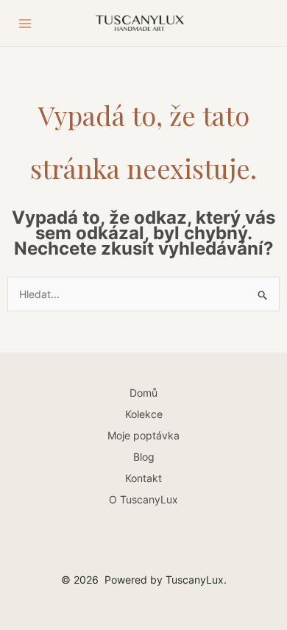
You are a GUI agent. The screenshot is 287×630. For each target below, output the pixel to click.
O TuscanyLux (143, 499)
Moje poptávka (143, 435)
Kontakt (143, 478)
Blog (144, 456)
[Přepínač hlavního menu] (25, 23)
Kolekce (144, 414)
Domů (143, 392)
